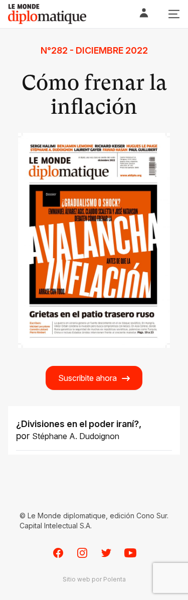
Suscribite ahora (87, 378)
